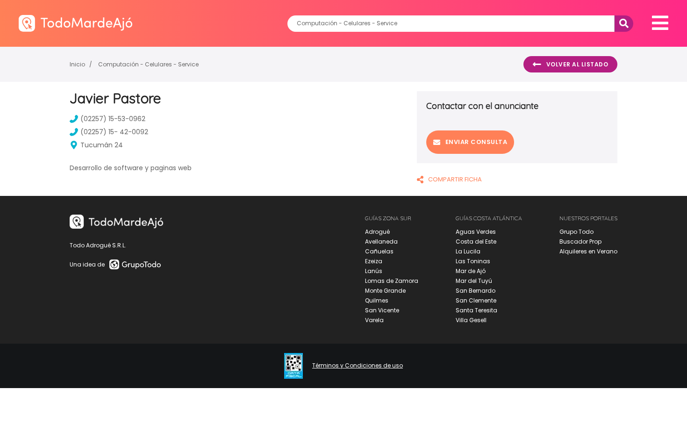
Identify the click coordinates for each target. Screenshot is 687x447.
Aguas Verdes (476, 232)
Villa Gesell (471, 320)
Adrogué (377, 232)
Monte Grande (385, 291)
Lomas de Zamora (391, 281)
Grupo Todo (576, 232)
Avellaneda (381, 241)
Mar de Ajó (471, 271)
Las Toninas (473, 261)
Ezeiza (373, 261)
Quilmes (376, 300)
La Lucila (468, 251)
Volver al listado (577, 64)
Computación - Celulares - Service (148, 64)
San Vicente (382, 310)
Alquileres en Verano (588, 251)
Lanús (373, 271)
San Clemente (476, 300)
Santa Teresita (476, 310)
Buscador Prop (580, 241)
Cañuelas (379, 251)
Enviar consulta (476, 141)
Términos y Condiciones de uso (357, 365)
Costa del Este (476, 241)
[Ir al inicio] (75, 23)
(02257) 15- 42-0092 (114, 132)
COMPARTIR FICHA (455, 179)
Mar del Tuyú (474, 281)
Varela (374, 320)
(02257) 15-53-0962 (112, 119)
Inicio (77, 64)
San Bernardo (475, 291)
